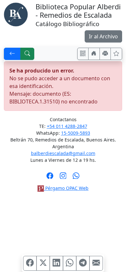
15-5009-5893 (75, 133)
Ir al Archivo (103, 36)
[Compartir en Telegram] (83, 263)
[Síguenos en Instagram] (63, 177)
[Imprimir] (105, 54)
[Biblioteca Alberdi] (16, 13)
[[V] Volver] (12, 54)
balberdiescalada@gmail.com (63, 153)
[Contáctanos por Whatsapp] (76, 177)
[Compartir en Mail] (96, 263)
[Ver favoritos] (116, 54)
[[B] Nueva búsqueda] (27, 54)
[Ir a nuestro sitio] (94, 54)
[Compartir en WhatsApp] (70, 263)
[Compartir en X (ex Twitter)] (43, 263)
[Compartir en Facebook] (30, 263)
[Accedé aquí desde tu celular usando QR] (83, 54)
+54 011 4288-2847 (67, 126)
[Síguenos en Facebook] (50, 177)
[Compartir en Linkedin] (56, 263)
